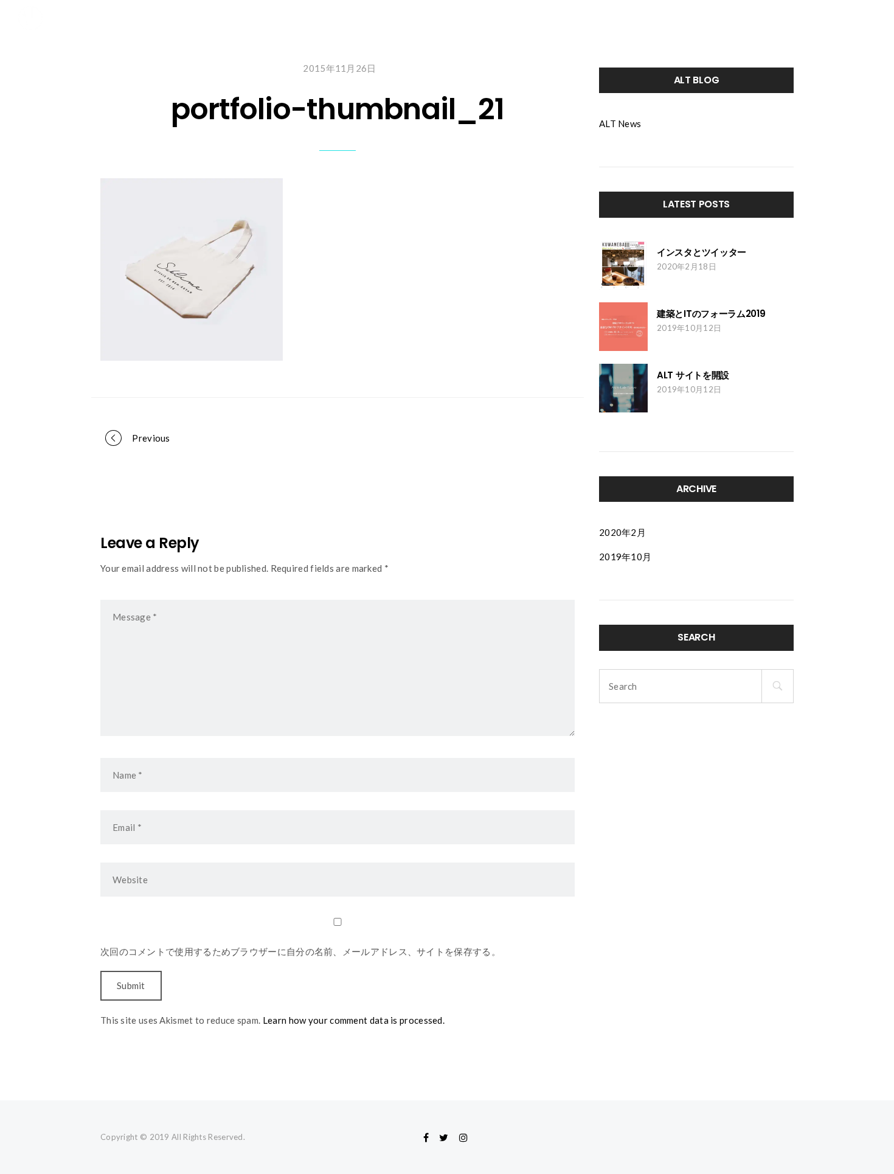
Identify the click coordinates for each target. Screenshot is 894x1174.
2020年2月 (622, 532)
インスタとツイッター (701, 252)
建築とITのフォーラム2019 (711, 313)
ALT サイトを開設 (693, 375)
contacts (809, 18)
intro (560, 18)
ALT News (620, 123)
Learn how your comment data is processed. (354, 1020)
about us (740, 18)
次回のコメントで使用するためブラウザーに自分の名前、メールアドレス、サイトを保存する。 (300, 951)
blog (679, 18)
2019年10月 (625, 556)
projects (620, 18)
